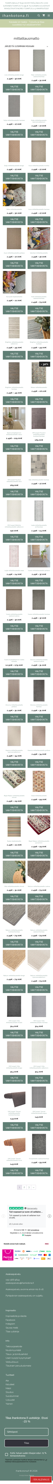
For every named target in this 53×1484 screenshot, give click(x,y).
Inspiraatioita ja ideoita (16, 1316)
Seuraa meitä (12, 1327)
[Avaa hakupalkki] (38, 15)
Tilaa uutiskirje (12, 1331)
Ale (7, 1380)
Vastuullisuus (12, 1362)
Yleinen (9, 1404)
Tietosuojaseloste (14, 1346)
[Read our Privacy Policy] (46, 1460)
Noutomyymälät (13, 1350)
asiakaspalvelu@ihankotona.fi (20, 1283)
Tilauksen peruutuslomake (18, 1365)
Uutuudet (10, 1400)
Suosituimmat (12, 1396)
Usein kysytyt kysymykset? (18, 1358)
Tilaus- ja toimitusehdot (17, 1354)
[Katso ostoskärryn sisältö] (43, 15)
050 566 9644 (13, 1280)
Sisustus (9, 1392)
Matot (8, 1388)
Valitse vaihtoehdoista (14, 88)
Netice (31, 1475)
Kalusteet (10, 1384)
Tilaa (26, 1443)
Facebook (10, 1320)
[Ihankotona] (15, 15)
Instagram (10, 1324)
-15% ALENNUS (41, 1479)
